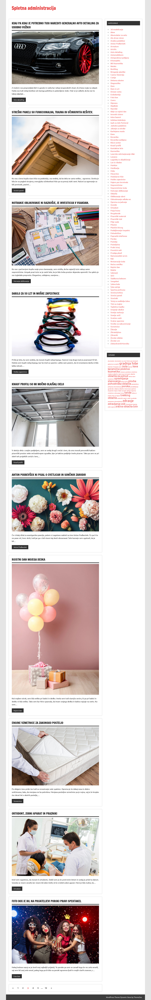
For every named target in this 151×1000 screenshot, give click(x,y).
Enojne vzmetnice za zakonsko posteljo (37, 723)
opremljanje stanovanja (118, 380)
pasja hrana (124, 381)
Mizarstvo (115, 174)
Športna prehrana (118, 290)
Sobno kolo (115, 284)
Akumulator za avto (119, 35)
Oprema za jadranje (119, 202)
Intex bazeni (116, 117)
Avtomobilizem (117, 55)
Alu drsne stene (117, 38)
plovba (132, 381)
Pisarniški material (118, 216)
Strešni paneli (19, 190)
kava (135, 366)
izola (124, 366)
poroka (126, 386)
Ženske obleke (117, 338)
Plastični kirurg (117, 227)
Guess (113, 100)
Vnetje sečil (115, 315)
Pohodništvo (116, 233)
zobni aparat (111, 407)
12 (46, 988)
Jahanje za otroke (118, 128)
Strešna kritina (117, 292)
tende (127, 392)
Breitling (114, 69)
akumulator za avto (120, 361)
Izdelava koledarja (118, 120)
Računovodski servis (119, 256)
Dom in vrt (115, 89)
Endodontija (116, 94)
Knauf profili (18, 462)
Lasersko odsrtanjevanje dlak (123, 154)
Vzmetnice (18, 801)
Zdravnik (114, 335)
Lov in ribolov (116, 162)
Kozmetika (115, 151)
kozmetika (114, 371)
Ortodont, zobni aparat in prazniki (34, 813)
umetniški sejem (122, 398)
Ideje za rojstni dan (118, 111)
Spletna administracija (34, 8)
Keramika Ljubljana (118, 140)
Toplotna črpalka (117, 307)
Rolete (113, 270)
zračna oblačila (123, 406)
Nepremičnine (116, 185)
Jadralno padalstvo (118, 125)
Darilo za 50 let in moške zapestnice (35, 293)
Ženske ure (115, 340)
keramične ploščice (119, 368)
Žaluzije (114, 329)
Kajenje (130, 367)
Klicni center (116, 142)
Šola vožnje (115, 287)
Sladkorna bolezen (118, 278)
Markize (114, 165)
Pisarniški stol (116, 219)
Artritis (113, 49)
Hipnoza (114, 103)
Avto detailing (19, 100)
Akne (113, 32)
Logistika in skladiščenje (120, 159)
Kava (113, 134)
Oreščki (114, 205)
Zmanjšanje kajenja (131, 404)
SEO (112, 275)
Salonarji (114, 273)
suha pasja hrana (119, 393)
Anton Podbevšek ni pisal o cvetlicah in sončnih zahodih (49, 475)
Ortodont (17, 889)
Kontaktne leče (117, 148)
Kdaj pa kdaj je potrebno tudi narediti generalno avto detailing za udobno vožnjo (55, 25)
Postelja (114, 241)
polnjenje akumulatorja (114, 387)
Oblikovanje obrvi (118, 196)
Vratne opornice (117, 321)
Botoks (113, 66)
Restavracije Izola (118, 261)
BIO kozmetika (117, 63)
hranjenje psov (117, 367)
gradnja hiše (128, 363)
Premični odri (116, 250)
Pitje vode (115, 222)
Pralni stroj (115, 247)
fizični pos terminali (132, 361)
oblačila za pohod (118, 375)
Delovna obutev (117, 80)
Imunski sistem (117, 114)
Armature (115, 46)
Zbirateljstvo (116, 332)
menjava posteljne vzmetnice (128, 372)
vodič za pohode (131, 398)
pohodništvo (135, 384)
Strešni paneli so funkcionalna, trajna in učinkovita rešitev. (52, 112)
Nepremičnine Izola (119, 188)
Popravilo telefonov (119, 236)
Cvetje (113, 77)
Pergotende (115, 213)
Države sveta (116, 91)
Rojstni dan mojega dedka (28, 559)
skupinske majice (113, 391)
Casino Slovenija (117, 74)
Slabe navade (122, 391)
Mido (113, 171)
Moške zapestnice (20, 372)
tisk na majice (116, 396)
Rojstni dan (18, 710)
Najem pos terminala (119, 182)
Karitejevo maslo (118, 131)
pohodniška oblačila (119, 383)
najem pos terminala (124, 374)
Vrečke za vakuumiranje (121, 323)
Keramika (114, 137)
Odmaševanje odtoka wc (121, 199)
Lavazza (114, 157)
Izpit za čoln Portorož (119, 123)
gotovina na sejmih (113, 364)
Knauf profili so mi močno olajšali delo (38, 384)
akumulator (111, 361)
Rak (112, 258)
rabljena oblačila (119, 389)
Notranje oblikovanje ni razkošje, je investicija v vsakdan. (50, 203)
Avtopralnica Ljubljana (120, 57)
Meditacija (115, 168)
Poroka (113, 239)
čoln (135, 406)
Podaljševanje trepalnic (120, 230)
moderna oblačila (113, 374)
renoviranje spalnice (130, 389)
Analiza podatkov (118, 41)
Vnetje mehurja (117, 312)
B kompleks (115, 60)
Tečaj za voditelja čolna (120, 301)
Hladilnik (114, 106)
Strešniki (114, 298)
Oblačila (114, 193)
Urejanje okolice (117, 309)
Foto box (17, 976)
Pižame (114, 224)
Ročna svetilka (116, 264)
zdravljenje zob (116, 403)
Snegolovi (115, 281)
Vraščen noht (116, 318)
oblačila (132, 374)
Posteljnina (115, 244)
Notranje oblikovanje (21, 281)
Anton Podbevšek (20, 547)
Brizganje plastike (118, 72)
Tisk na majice (116, 304)
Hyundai (114, 108)
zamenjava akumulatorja (115, 401)
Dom (113, 86)
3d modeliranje (117, 29)
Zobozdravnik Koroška (120, 343)
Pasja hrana (115, 210)
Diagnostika (115, 83)
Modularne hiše (117, 176)
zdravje (128, 401)
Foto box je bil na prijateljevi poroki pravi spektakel (46, 901)
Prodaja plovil (116, 253)
